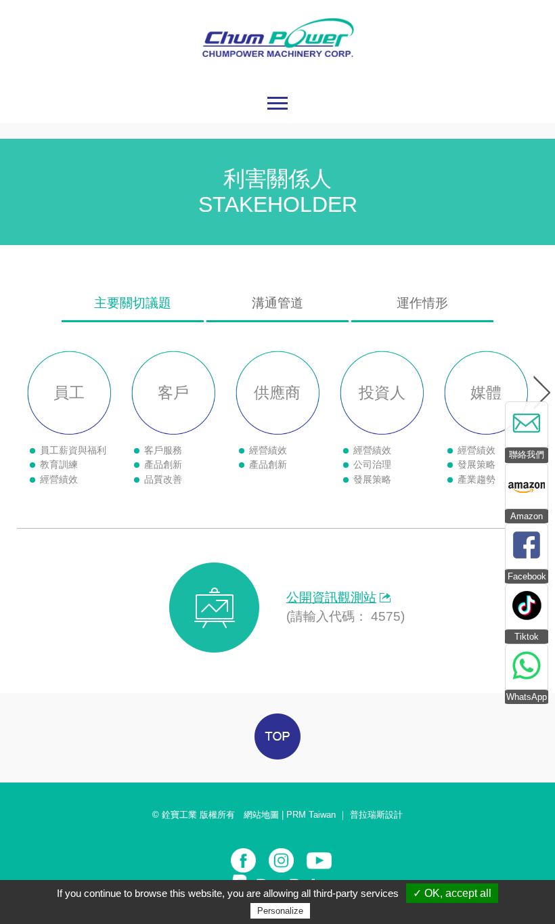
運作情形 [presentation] (422, 303)
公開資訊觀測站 (331, 597)
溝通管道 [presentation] (277, 303)
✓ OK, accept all (452, 893)
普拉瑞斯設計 (376, 815)
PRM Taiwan (311, 815)
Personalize (280, 911)
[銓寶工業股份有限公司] (278, 77)
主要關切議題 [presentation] (132, 303)
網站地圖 (261, 815)
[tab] (133, 300)
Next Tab (541, 393)
